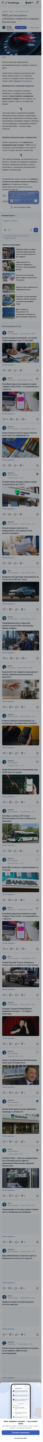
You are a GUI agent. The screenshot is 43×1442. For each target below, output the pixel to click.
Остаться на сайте (20, 1438)
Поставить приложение (20, 1433)
